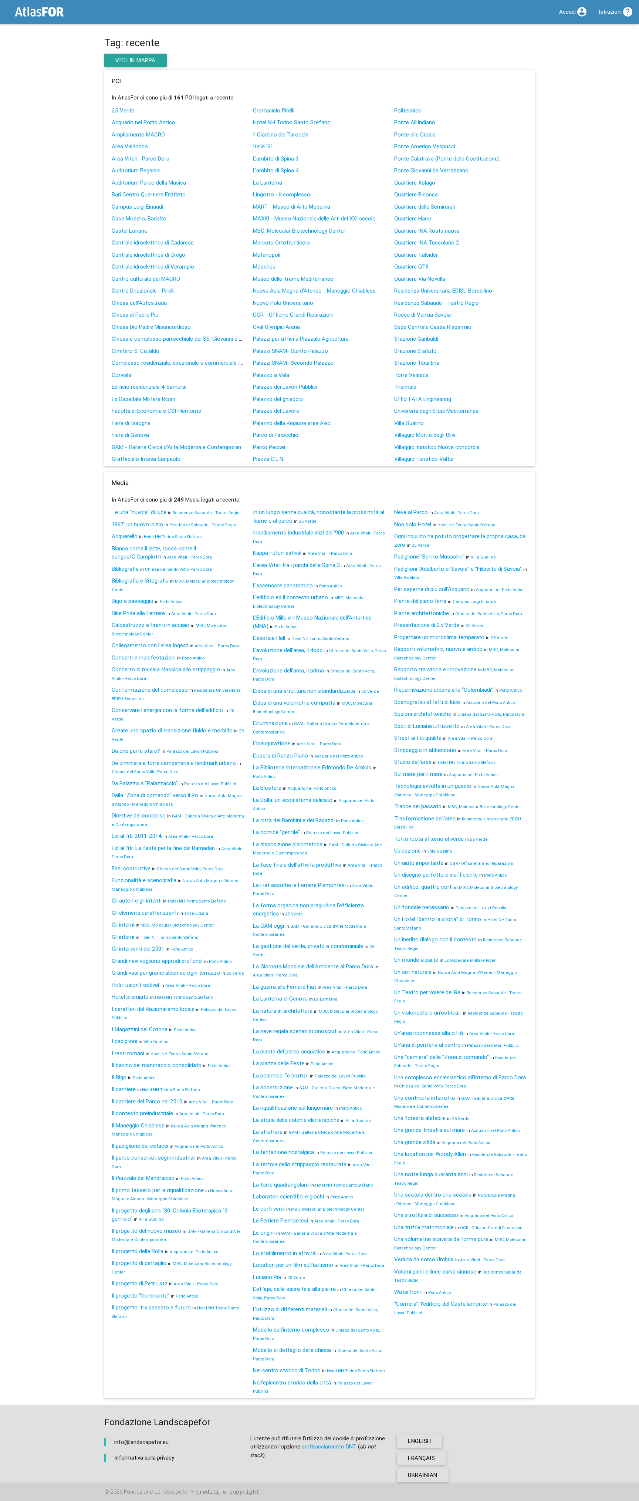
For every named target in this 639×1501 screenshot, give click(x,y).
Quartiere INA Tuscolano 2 (426, 242)
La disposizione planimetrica (287, 844)
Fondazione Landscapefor (156, 1491)
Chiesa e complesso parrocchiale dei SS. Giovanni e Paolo (182, 338)
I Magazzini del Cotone (140, 1029)
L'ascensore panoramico (283, 585)
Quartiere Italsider (416, 254)
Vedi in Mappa (135, 60)
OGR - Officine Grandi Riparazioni (293, 314)
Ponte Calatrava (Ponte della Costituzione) (447, 158)
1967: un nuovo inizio (137, 524)
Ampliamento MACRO (138, 134)
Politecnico (408, 110)
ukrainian (422, 1474)
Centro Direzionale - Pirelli (143, 290)
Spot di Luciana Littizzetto (427, 725)
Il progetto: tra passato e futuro (151, 1307)
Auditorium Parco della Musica (149, 182)
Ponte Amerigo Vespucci (424, 146)
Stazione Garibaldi (416, 338)
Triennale (405, 386)
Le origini (264, 1232)
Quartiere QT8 (411, 266)
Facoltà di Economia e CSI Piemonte (156, 410)
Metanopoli (266, 254)
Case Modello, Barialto (139, 218)
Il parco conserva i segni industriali (154, 1157)
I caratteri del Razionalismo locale (153, 1008)
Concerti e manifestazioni (144, 657)
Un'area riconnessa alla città (428, 1032)
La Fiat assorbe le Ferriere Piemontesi (299, 884)
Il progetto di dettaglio (139, 1262)
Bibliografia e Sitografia (140, 580)
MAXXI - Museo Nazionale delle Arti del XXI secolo (314, 218)
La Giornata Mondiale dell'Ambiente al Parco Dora (313, 966)
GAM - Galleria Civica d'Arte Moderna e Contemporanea (179, 447)
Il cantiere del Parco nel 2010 (147, 1101)
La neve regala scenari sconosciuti (295, 1031)
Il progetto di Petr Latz (140, 1283)
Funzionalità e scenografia (144, 880)
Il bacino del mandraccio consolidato (157, 1065)
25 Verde (123, 110)
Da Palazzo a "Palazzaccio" (145, 783)
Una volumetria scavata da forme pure (441, 1238)
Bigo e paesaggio (132, 600)
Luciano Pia (267, 1277)
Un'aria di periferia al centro (427, 1044)
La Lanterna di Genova (280, 998)
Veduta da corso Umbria (424, 1259)
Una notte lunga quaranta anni (431, 1174)
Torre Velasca (411, 374)
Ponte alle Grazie (415, 134)
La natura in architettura (282, 1010)
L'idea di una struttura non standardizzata (304, 690)
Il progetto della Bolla (137, 1251)
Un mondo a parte (416, 959)
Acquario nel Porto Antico (143, 122)
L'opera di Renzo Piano (280, 755)
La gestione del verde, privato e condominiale (308, 945)
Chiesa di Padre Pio (135, 314)
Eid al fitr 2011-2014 (137, 835)
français (421, 1457)
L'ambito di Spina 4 (276, 170)
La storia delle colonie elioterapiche (296, 1119)
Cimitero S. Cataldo (135, 350)
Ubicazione (407, 850)
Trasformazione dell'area (425, 818)
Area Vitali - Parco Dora (140, 158)
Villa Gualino (409, 422)
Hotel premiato (130, 996)
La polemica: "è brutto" (280, 1075)
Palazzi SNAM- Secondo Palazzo (293, 362)
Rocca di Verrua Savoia (422, 314)
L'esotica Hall (269, 637)
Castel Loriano (130, 230)
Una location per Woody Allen (430, 1153)
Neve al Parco (411, 512)
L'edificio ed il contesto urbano (290, 597)
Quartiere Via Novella (419, 278)
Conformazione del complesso (150, 689)
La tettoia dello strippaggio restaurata (299, 1164)
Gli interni (123, 924)
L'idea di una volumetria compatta (294, 702)
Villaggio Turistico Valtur (424, 458)
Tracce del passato (418, 806)
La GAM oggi (268, 925)
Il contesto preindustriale (142, 1113)
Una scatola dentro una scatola (432, 1194)
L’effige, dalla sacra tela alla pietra (294, 1288)
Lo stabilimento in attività (284, 1253)
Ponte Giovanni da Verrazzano (431, 170)
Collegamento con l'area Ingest (150, 645)
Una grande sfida (414, 1142)
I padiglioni (124, 1041)
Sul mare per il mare (418, 774)
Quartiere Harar (413, 218)
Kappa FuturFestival (277, 552)
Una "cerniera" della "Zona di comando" (441, 1056)
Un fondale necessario (421, 907)
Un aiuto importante (418, 862)
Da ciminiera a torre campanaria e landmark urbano (174, 762)
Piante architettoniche (421, 613)
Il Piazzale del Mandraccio (143, 1177)
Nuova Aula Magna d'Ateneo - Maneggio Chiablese (314, 290)
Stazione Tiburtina (416, 362)
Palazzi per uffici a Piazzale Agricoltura (301, 338)
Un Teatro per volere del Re (427, 992)
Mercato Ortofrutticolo (281, 242)
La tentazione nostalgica (283, 1152)
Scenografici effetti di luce (427, 701)
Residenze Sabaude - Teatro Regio (436, 302)
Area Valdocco (130, 146)
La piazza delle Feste (278, 1063)
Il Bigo (119, 1077)
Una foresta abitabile (420, 1117)
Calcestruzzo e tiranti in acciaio (150, 624)
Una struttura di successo (426, 1214)
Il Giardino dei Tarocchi (280, 134)
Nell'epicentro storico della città (292, 1382)
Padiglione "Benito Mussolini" (429, 556)
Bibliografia (125, 568)
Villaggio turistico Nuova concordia (437, 447)
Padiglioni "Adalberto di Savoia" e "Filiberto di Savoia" (458, 568)
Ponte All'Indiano (414, 122)
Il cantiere (124, 1089)
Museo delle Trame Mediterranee (293, 278)
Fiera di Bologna (131, 422)
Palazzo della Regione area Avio (292, 422)
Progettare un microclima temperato (439, 637)
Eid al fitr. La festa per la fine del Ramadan (163, 847)
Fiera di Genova (130, 434)
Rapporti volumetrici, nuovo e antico (438, 648)
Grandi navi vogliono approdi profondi (157, 960)
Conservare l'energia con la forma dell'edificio (167, 710)
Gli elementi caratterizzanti (145, 912)
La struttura (268, 1131)
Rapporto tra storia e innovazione (435, 669)
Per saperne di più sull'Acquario (432, 589)
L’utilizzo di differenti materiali (290, 1309)
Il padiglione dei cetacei (140, 1145)
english (419, 1440)
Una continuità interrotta (424, 1097)
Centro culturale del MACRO (146, 278)
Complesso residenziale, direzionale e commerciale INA (179, 362)
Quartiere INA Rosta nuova (427, 230)
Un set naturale (413, 971)
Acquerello (125, 536)
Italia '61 (263, 146)
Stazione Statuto (415, 350)
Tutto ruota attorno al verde (429, 838)
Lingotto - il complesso (281, 194)
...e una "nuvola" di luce (139, 512)
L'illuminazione (270, 722)
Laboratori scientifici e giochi (288, 1196)
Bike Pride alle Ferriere (138, 613)
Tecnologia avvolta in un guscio (432, 785)
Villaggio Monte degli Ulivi (424, 434)
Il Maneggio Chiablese (138, 1125)
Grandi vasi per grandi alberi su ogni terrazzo (166, 972)
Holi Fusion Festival (135, 984)
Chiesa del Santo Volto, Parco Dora (178, 569)
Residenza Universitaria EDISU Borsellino (443, 290)
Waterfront (408, 1291)
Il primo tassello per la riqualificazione (158, 1190)
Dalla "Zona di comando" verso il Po (155, 795)
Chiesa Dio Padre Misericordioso (151, 326)
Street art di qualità (418, 737)
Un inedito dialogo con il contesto (435, 939)
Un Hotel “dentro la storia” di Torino (437, 918)
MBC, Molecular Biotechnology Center (299, 230)
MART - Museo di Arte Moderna (291, 206)
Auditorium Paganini (136, 170)
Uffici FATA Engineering (422, 398)
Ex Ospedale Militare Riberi (143, 398)
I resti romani (128, 1053)
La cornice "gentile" (276, 832)
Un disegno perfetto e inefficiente (436, 874)
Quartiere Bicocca (416, 194)
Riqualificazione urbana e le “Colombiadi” (443, 689)
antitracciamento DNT (329, 1446)
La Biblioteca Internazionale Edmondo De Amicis (312, 767)
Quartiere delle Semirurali (424, 206)
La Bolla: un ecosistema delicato (292, 799)
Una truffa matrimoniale (424, 1227)
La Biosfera (267, 787)
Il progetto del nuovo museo (146, 1230)
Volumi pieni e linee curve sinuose (435, 1271)
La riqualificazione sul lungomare (293, 1107)
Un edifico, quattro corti (423, 886)
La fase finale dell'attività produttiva (297, 864)
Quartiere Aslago (414, 182)
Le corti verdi (269, 1208)
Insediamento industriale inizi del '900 (298, 532)
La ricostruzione (273, 1087)
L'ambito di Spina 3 (275, 158)
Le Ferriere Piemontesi (280, 1220)
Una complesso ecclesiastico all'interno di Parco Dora (460, 1077)
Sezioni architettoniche (422, 713)
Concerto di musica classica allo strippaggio (166, 669)
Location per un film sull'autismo (293, 1264)
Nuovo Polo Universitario (283, 302)
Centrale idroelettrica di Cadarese (153, 242)
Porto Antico (171, 601)
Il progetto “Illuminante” (140, 1295)
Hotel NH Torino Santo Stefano (292, 122)
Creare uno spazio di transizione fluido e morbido (172, 730)
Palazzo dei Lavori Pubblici (285, 386)
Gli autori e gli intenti (137, 900)
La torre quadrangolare (281, 1184)
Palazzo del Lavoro (276, 410)
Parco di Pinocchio (275, 434)
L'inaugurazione (271, 743)
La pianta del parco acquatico (289, 1051)
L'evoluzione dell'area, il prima (288, 670)
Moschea (264, 266)
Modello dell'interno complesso (291, 1329)
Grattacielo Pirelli (273, 110)
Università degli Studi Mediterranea (436, 410)
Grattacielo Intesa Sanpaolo (146, 458)
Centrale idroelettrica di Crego (148, 254)
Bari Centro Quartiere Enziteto (149, 194)
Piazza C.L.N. (268, 458)
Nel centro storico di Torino (287, 1370)
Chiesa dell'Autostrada (139, 302)
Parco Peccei (269, 447)
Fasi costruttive (131, 868)
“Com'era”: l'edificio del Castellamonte (440, 1303)
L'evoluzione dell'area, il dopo (288, 650)
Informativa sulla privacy (144, 1457)
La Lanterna (267, 182)
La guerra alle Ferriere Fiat (284, 986)
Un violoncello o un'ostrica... (428, 1012)
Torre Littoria (196, 913)
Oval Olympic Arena (276, 326)
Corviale (121, 374)
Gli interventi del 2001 (138, 948)
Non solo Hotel (412, 524)
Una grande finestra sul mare (429, 1129)
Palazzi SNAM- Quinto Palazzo (290, 350)
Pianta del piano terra (420, 600)
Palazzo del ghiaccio (278, 398)
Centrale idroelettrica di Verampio (153, 266)
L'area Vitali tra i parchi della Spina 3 (296, 565)
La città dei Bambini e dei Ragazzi (294, 820)
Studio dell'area (413, 761)
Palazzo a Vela (271, 374)
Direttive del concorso (139, 815)
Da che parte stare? (136, 750)
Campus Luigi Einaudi (137, 206)
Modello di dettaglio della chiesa (292, 1349)
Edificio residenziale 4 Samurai (149, 386)
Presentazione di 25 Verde (426, 624)
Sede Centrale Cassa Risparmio (432, 326)
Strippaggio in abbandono (425, 749)
